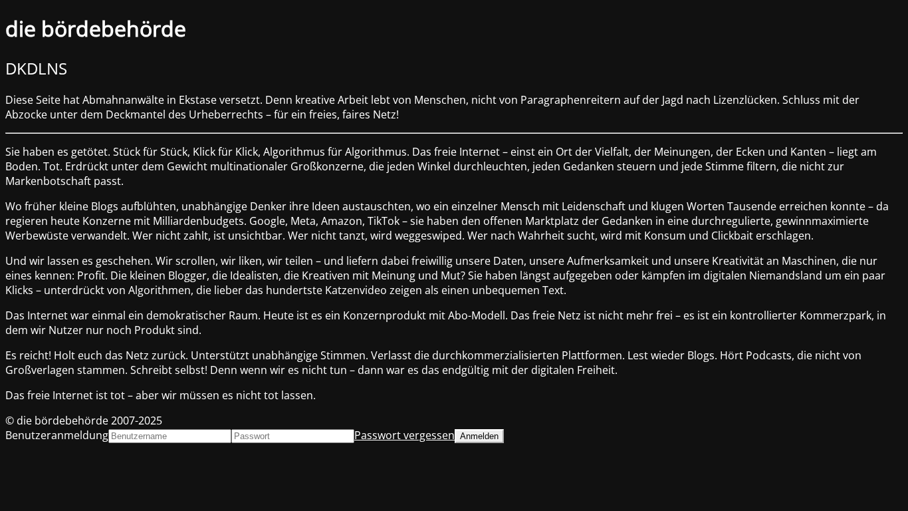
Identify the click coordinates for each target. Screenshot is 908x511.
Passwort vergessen (404, 435)
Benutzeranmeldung (56, 435)
